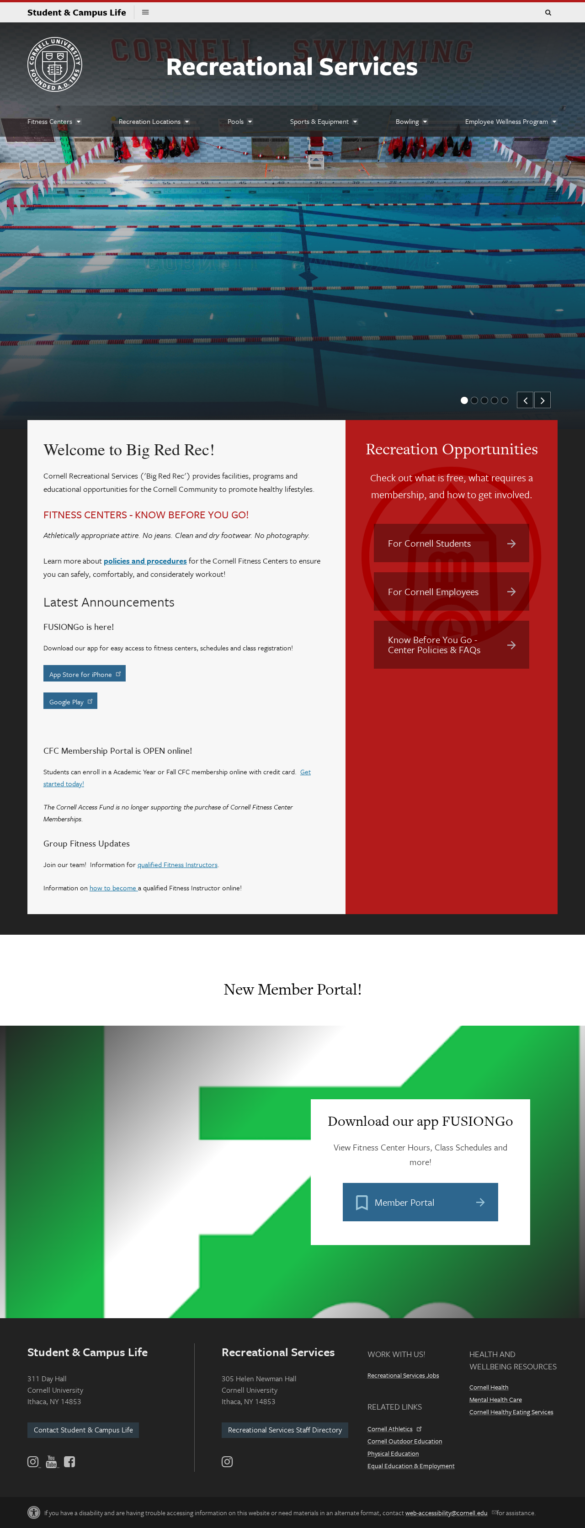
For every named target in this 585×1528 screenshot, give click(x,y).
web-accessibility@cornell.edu (446, 1512)
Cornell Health (489, 1387)
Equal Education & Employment (411, 1465)
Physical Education (393, 1453)
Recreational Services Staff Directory (285, 1429)
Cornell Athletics (390, 1428)
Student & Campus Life (80, 12)
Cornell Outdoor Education (404, 1441)
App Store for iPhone (80, 674)
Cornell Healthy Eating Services (511, 1411)
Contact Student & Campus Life (83, 1429)
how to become (114, 888)
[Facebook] (69, 1461)
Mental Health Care (495, 1399)
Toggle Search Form (548, 12)
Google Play (66, 702)
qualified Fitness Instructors (178, 864)
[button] (464, 400)
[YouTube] (52, 1461)
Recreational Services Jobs (403, 1375)
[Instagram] (227, 1461)
